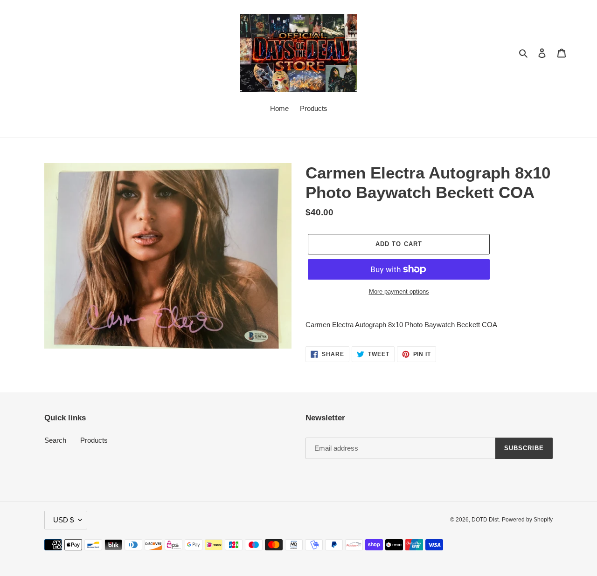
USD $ (63, 520)
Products (94, 440)
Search (55, 440)
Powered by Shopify (527, 519)
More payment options (399, 291)
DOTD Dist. (486, 519)
